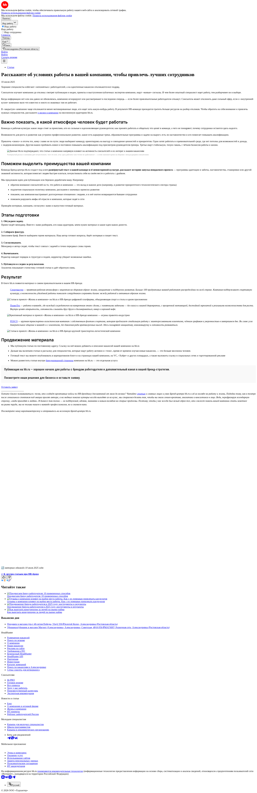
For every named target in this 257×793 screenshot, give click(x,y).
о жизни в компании (48, 112)
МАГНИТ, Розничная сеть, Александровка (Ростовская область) (137, 627)
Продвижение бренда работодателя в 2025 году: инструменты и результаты (45, 607)
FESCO (14, 321)
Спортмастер (16, 289)
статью (141, 393)
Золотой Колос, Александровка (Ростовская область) (91, 624)
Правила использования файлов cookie (52, 15)
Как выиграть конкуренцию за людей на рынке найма (34, 612)
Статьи (10, 67)
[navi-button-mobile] (4, 61)
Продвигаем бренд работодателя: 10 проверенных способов (37, 596)
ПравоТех (15, 305)
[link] (6, 45)
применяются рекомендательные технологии (60, 771)
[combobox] (14, 784)
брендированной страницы (59, 360)
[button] (4, 52)
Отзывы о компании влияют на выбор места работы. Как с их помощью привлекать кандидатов (56, 601)
